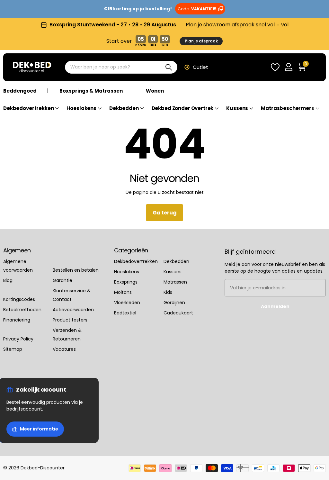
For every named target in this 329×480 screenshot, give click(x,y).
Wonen (155, 91)
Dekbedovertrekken (136, 261)
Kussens (173, 271)
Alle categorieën (31, 112)
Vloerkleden (127, 302)
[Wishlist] (275, 67)
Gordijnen (174, 302)
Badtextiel (125, 313)
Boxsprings (126, 282)
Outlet (200, 67)
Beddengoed (20, 91)
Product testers (70, 320)
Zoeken (168, 67)
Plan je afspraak (201, 41)
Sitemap (12, 349)
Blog (8, 280)
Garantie (62, 280)
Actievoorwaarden (73, 309)
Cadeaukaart (178, 313)
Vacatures (64, 349)
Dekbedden (176, 261)
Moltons (123, 292)
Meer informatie (39, 429)
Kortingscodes (19, 299)
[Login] (288, 67)
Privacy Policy (18, 339)
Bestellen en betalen (76, 270)
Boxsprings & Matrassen (91, 91)
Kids (168, 292)
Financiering (16, 320)
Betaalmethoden (22, 309)
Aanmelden (275, 306)
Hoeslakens (126, 271)
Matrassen (175, 282)
